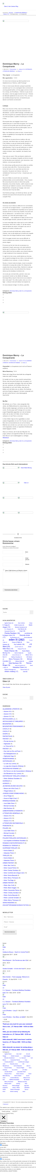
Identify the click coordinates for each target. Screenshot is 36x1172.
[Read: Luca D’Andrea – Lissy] (4, 1008)
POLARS (5, 828)
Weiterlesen (6, 437)
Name (26, 552)
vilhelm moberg (11, 671)
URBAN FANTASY (8, 863)
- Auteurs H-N (21, 69)
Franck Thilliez (8, 1067)
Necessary (5, 1145)
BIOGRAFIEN (7, 724)
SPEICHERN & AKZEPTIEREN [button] (8, 1171)
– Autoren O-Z (7, 716)
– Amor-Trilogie (7, 796)
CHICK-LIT (6, 729)
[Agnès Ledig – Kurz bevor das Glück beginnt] (25, 489)
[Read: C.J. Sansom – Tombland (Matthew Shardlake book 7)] (4, 988)
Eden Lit (20, 71)
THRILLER (6, 855)
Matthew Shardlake (16, 657)
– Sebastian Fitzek (8, 853)
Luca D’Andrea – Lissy (9, 1010)
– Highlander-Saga (8, 756)
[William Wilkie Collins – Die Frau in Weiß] (25, 519)
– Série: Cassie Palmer (10, 868)
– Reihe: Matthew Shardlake (11, 778)
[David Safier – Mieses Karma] (10, 489)
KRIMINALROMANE (9, 801)
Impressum (5, 1104)
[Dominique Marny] (16, 41)
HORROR (6, 783)
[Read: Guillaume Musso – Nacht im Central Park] (4, 949)
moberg (18, 1083)
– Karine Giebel (7, 850)
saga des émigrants (20, 665)
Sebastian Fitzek (20, 667)
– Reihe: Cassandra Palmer (11, 890)
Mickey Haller (8, 1083)
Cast (22, 631)
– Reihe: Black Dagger (9, 888)
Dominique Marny (14, 291)
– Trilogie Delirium (8, 791)
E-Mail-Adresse (27, 559)
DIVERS (5, 734)
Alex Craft (21, 623)
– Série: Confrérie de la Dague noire (13, 873)
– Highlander (6, 744)
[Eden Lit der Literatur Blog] (15, 6)
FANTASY (6, 739)
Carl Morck (22, 629)
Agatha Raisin (9, 623)
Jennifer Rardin (19, 646)
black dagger (27, 1056)
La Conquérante (27, 291)
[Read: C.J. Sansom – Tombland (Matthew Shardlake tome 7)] (4, 999)
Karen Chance (11, 651)
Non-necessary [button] (4, 1157)
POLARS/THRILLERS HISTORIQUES (14, 838)
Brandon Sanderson (21, 627)
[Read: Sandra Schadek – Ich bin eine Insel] (4, 965)
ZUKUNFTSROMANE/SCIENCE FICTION (16, 905)
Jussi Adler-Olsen (21, 1071)
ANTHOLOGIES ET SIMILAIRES (13, 721)
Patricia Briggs (15, 1085)
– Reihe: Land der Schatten (11, 898)
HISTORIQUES (28, 69)
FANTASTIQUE (7, 736)
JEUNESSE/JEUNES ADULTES (13, 786)
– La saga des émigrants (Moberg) (13, 766)
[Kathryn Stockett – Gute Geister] (10, 519)
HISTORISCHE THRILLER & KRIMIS (14, 776)
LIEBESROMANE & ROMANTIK (13, 811)
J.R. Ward (24, 1069)
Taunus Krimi (24, 669)
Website (27, 564)
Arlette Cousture (19, 625)
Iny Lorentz (19, 644)
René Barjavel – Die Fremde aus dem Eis (15, 960)
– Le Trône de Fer (8, 746)
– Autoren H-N (7, 714)
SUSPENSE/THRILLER (10, 848)
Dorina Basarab (18, 1065)
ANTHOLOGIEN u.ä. (9, 719)
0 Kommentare (13, 69)
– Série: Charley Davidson (10, 870)
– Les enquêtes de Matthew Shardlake (14, 840)
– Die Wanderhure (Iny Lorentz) (12, 773)
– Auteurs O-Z (7, 821)
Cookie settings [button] (6, 1111)
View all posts (6, 687)
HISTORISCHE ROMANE (14, 362)
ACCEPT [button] (14, 1111)
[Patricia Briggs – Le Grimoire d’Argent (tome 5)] (10, 504)
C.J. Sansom (9, 629)
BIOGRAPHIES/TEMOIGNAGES (13, 726)
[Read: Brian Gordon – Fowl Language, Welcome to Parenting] (4, 973)
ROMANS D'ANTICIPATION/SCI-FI (13, 843)
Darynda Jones (14, 1064)
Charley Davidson (12, 633)
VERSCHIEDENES (9, 903)
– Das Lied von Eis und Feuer (11, 751)
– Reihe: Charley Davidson (11, 893)
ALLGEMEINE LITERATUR (11, 709)
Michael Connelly (22, 1081)
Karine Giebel (19, 653)
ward (25, 671)
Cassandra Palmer (10, 631)
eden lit (21, 291)
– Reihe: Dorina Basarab (10, 895)
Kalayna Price (22, 648)
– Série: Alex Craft (8, 865)
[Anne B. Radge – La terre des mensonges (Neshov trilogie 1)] (10, 474)
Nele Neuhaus (15, 663)
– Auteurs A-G (7, 816)
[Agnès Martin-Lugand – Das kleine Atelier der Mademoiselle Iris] (25, 504)
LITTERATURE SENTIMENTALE (13, 823)
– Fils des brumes (8, 741)
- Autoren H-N (21, 360)
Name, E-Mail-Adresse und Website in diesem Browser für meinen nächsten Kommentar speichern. (16, 572)
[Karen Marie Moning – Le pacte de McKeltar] (25, 474)
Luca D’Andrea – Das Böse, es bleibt (14, 1017)
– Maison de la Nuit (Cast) (10, 788)
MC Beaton (27, 1079)
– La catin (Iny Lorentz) (10, 763)
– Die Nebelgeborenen (9, 754)
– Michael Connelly (8, 806)
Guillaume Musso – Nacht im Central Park (15, 952)
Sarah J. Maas (16, 1087)
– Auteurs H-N (7, 818)
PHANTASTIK (7, 826)
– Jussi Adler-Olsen (8, 803)
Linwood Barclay (16, 655)
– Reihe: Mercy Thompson (11, 900)
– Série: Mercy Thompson (10, 878)
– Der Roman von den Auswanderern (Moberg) (17, 771)
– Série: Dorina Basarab (10, 875)
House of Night (17, 642)
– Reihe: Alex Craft (8, 885)
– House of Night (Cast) (10, 798)
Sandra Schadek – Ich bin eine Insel (13, 968)
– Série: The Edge (8, 880)
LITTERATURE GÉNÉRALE (9, 71)
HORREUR (6, 781)
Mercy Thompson (15, 659)
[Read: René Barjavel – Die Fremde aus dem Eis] (4, 957)
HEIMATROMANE (8, 758)
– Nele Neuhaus (7, 808)
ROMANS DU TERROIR (10, 845)
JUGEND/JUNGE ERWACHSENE (13, 793)
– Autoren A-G (7, 711)
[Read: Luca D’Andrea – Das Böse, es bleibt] (4, 1014)
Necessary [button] (3, 1143)
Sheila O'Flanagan (15, 1089)
